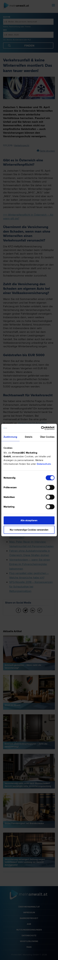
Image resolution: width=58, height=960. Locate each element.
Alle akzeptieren (29, 520)
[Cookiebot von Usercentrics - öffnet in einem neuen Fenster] (41, 428)
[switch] (50, 487)
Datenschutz (44, 464)
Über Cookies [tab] (47, 436)
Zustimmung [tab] (10, 436)
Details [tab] (28, 436)
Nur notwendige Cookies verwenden (29, 529)
